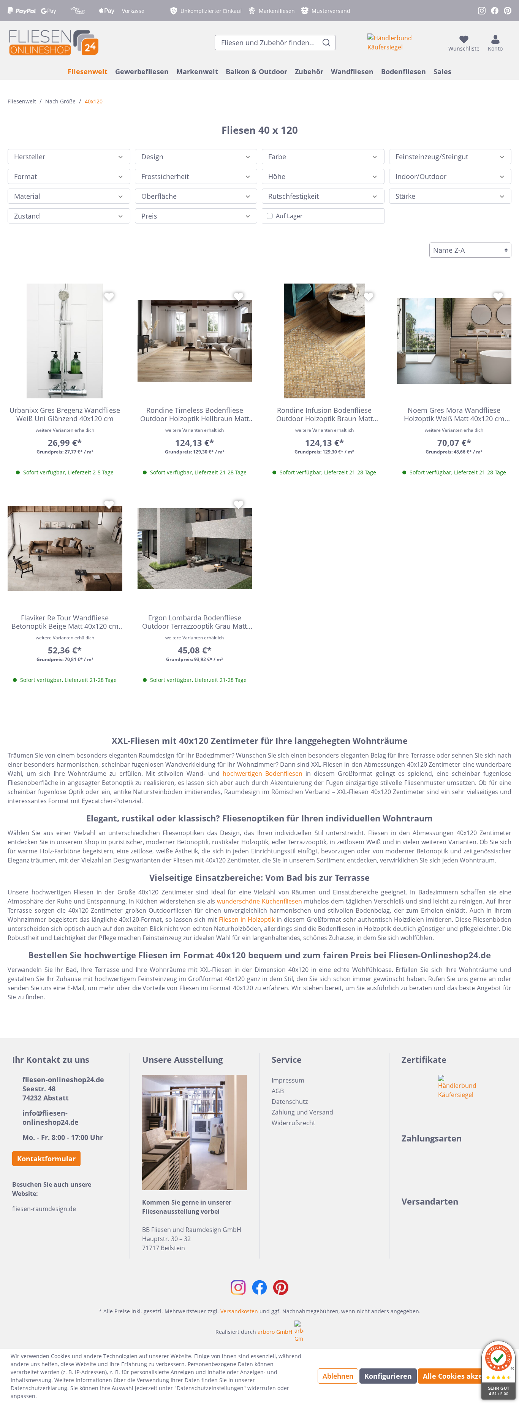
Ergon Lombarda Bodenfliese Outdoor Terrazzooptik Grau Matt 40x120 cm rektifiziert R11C (194, 622)
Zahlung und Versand (302, 1112)
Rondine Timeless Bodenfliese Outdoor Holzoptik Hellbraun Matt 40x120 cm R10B (194, 414)
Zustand (27, 215)
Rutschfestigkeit (293, 196)
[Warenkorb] (509, 42)
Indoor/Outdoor (421, 176)
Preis (149, 215)
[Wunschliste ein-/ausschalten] (109, 297)
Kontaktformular (46, 1158)
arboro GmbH (275, 1331)
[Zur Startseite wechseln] (53, 42)
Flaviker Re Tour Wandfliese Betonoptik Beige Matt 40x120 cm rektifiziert (65, 622)
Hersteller (29, 156)
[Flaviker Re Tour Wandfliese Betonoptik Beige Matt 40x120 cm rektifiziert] (65, 548)
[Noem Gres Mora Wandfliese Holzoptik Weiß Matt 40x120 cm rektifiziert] (454, 341)
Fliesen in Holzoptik (247, 919)
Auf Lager (289, 216)
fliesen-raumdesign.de (44, 1209)
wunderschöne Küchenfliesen (259, 901)
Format (25, 176)
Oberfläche (159, 196)
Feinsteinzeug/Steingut (432, 156)
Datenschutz (290, 1101)
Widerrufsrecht (293, 1123)
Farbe (277, 156)
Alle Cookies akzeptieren (465, 1376)
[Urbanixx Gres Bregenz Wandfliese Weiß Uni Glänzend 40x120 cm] (65, 341)
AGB (278, 1091)
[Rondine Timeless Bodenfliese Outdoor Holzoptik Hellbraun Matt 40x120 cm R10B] (195, 341)
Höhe (276, 176)
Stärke (405, 196)
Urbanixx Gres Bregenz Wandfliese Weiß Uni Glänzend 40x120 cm (64, 414)
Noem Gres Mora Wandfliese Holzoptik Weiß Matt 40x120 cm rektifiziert (454, 414)
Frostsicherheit (165, 176)
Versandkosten (239, 1311)
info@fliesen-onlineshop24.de (50, 1117)
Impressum (288, 1080)
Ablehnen (338, 1376)
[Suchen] (326, 42)
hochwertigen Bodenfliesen (262, 773)
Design (152, 156)
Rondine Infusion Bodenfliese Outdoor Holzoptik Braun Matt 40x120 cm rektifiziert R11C (324, 414)
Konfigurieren (388, 1376)
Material (27, 196)
